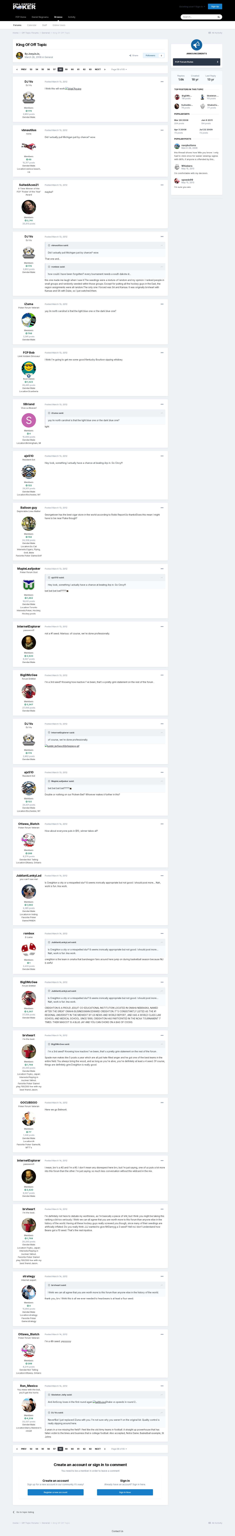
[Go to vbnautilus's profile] (29, 146)
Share (134, 55)
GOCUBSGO (28, 1102)
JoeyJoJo (33, 53)
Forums (17, 25)
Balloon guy (28, 507)
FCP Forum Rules (184, 62)
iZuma (28, 304)
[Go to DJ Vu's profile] (29, 97)
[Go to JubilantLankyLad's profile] (29, 891)
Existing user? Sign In (192, 6)
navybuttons (188, 145)
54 (37, 69)
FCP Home (21, 17)
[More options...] (162, 82)
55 (43, 69)
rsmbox (29, 933)
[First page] (17, 69)
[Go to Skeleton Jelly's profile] (202, 97)
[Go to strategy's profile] (29, 1292)
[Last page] (105, 69)
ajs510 (29, 456)
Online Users (59, 25)
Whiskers (186, 165)
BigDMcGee (28, 675)
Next (98, 69)
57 (54, 69)
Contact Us (117, 1531)
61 (78, 69)
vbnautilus (28, 130)
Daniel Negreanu (40, 17)
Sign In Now (125, 1492)
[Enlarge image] (73, 88)
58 (60, 69)
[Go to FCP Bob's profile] (29, 368)
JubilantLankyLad (28, 875)
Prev (23, 69)
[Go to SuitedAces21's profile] (29, 207)
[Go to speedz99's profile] (177, 180)
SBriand (29, 404)
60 (72, 69)
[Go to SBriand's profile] (29, 420)
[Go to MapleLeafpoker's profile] (29, 584)
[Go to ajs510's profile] (29, 472)
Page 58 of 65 (118, 69)
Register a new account (55, 1492)
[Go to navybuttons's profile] (177, 146)
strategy (29, 1276)
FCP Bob (29, 352)
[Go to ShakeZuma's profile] (202, 106)
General (49, 57)
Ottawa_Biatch (28, 823)
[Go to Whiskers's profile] (177, 167)
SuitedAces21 (29, 185)
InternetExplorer (28, 626)
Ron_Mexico (29, 1385)
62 (84, 69)
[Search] (218, 16)
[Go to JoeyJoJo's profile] (19, 55)
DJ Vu (29, 81)
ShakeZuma (213, 105)
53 (31, 69)
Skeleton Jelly (214, 95)
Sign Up (215, 6)
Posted (56, 81)
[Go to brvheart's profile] (29, 1051)
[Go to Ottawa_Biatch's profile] (29, 840)
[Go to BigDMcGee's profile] (29, 691)
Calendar (31, 25)
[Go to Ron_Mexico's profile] (29, 1405)
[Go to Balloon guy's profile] (29, 523)
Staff (44, 25)
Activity (71, 17)
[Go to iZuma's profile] (29, 320)
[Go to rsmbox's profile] (29, 949)
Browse (58, 17)
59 (66, 69)
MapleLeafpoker (28, 568)
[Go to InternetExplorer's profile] (29, 642)
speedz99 (187, 179)
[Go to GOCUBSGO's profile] (29, 1118)
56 (48, 69)
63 (90, 69)
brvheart (29, 1035)
